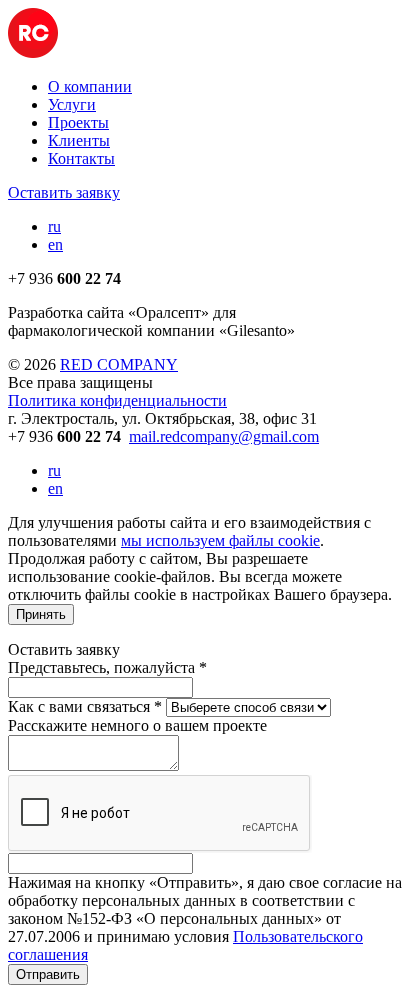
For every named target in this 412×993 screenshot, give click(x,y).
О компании (90, 86)
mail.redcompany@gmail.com (224, 436)
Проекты (78, 122)
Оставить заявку (64, 192)
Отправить (48, 974)
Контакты (81, 158)
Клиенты (79, 140)
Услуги (72, 104)
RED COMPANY (119, 364)
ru (54, 226)
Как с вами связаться (85, 706)
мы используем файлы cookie (220, 540)
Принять (41, 614)
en (55, 244)
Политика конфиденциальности (117, 400)
